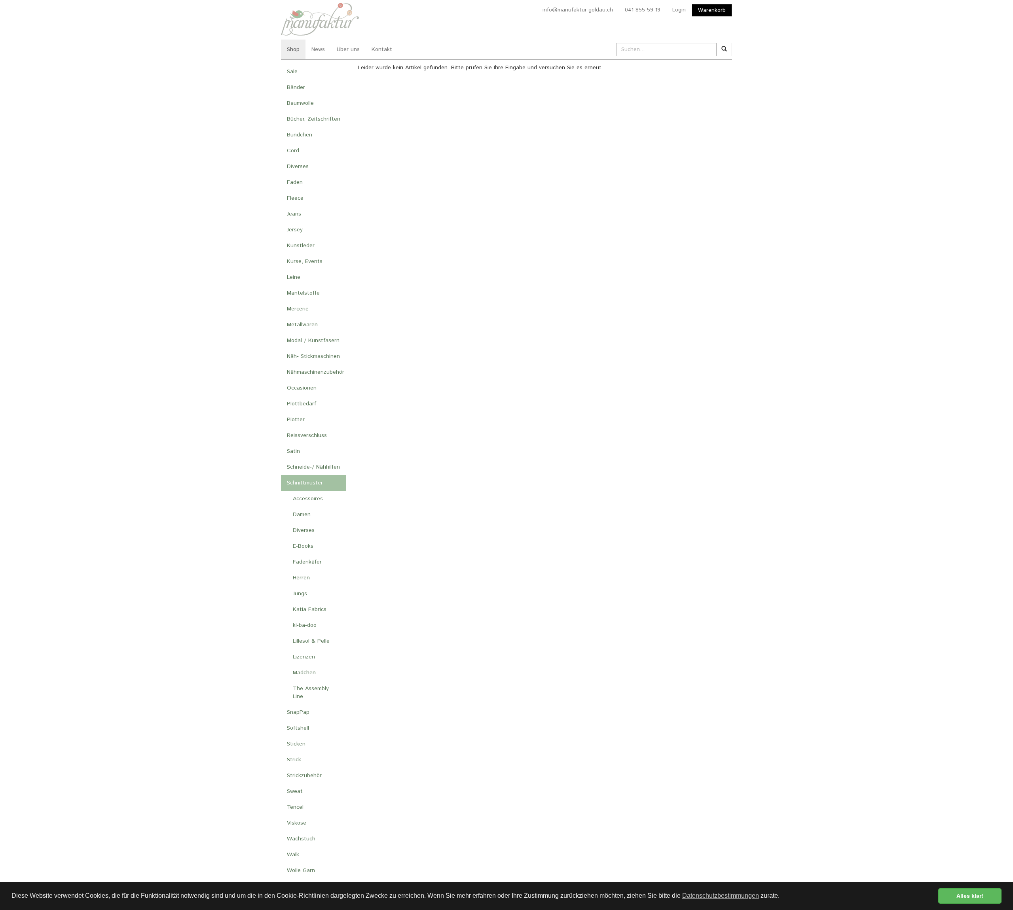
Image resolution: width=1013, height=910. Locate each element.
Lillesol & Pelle (311, 641)
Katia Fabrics (309, 609)
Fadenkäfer (307, 562)
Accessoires (308, 499)
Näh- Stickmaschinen (313, 356)
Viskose (296, 823)
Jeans (294, 214)
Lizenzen (304, 657)
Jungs (300, 594)
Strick (294, 760)
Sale (292, 72)
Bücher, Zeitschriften (313, 119)
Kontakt (382, 49)
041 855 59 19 (642, 10)
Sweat (295, 791)
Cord (293, 151)
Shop (293, 49)
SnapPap (298, 712)
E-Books (303, 546)
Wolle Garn (301, 870)
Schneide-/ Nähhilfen (313, 467)
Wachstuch (301, 839)
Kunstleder (301, 246)
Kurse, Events (304, 261)
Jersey (295, 230)
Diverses (298, 166)
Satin (293, 451)
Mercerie (298, 309)
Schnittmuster (305, 483)
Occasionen (302, 388)
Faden (295, 182)
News (318, 49)
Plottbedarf (301, 404)
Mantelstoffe (303, 293)
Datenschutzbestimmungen (720, 895)
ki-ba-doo (305, 625)
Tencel (295, 807)
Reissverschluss (307, 435)
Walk (293, 855)
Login (679, 10)
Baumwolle (300, 103)
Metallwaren (302, 325)
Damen (302, 514)
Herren (301, 578)
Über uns (348, 49)
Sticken (296, 744)
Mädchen (304, 673)
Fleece (295, 198)
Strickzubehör (304, 775)
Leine (293, 277)
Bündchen (299, 135)
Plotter (296, 420)
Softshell (298, 728)
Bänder (296, 87)
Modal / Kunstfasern (313, 340)
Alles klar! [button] (969, 896)
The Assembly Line (311, 692)
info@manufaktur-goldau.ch (578, 10)
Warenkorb (712, 10)
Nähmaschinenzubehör (315, 372)
